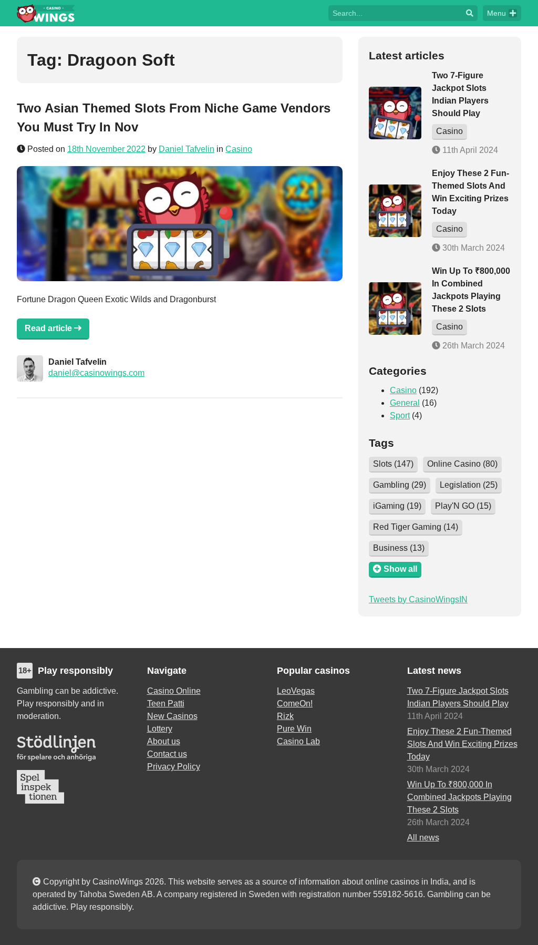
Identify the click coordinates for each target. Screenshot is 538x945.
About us (163, 741)
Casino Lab (298, 741)
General (405, 402)
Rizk (285, 716)
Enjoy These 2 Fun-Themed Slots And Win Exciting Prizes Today (462, 744)
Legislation (469, 484)
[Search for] (395, 12)
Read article (49, 328)
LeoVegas (296, 690)
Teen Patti (165, 703)
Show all (399, 568)
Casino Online (174, 690)
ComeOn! (295, 703)
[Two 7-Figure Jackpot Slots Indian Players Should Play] (395, 113)
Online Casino (462, 463)
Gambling (399, 484)
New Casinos (172, 716)
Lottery (159, 728)
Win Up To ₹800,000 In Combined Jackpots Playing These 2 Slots (459, 797)
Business (399, 547)
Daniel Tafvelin (186, 149)
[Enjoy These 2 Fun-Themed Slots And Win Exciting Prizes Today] (395, 210)
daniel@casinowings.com (96, 372)
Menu (496, 13)
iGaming (397, 505)
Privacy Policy (173, 766)
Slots (393, 463)
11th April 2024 (469, 150)
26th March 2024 (472, 345)
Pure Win (294, 728)
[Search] (470, 13)
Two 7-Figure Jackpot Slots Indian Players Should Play (458, 697)
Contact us (167, 753)
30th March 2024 (472, 247)
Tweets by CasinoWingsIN (418, 599)
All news (423, 837)
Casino (238, 149)
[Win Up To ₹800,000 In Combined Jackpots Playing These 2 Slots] (395, 308)
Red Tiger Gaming (415, 526)
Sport (400, 415)
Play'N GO (463, 505)
